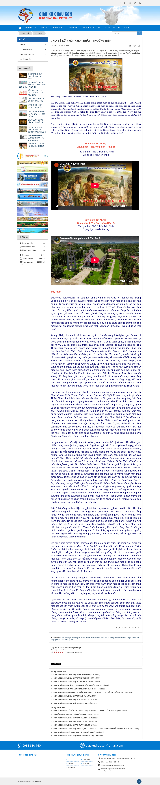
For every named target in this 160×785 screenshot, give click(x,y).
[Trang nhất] (20, 28)
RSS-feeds (71, 767)
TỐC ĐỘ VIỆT (36, 781)
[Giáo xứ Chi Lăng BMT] (32, 219)
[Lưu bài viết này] (139, 45)
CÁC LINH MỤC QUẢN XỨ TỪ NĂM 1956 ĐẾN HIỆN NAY (36, 113)
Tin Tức (70, 759)
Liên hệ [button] (126, 28)
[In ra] (135, 45)
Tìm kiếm (85, 763)
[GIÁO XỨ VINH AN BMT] (32, 196)
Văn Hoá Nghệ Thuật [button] (91, 28)
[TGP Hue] (32, 177)
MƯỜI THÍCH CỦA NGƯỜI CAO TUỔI (35, 106)
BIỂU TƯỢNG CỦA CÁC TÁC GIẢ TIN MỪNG (35, 76)
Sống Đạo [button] (72, 28)
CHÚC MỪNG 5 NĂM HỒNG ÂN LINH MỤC (36, 144)
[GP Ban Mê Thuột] (32, 163)
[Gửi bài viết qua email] (130, 45)
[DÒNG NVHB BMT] (32, 230)
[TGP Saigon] (32, 184)
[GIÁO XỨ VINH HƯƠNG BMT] (32, 190)
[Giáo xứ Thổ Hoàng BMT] (32, 203)
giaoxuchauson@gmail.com (104, 745)
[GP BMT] (32, 224)
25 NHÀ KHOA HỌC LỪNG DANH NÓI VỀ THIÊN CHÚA (36, 137)
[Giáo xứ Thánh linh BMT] (32, 211)
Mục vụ (22, 44)
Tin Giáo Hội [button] (30, 28)
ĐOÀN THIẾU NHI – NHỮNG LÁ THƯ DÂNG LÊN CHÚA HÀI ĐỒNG (32, 84)
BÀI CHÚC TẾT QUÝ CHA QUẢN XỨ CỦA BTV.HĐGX (35, 92)
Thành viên (86, 759)
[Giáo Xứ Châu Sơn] (27, 15)
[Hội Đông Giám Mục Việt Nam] (32, 169)
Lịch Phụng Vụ (25, 59)
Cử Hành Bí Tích (26, 49)
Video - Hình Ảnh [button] (112, 28)
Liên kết (70, 763)
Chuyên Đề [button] (58, 28)
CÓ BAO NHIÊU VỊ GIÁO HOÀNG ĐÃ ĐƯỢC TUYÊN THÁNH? (37, 129)
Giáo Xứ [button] (44, 28)
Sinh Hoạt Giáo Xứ (27, 54)
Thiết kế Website (24, 781)
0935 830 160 (32, 745)
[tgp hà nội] (32, 156)
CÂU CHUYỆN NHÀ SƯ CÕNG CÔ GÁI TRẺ (36, 99)
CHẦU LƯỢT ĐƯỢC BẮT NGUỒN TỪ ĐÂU (36, 121)
